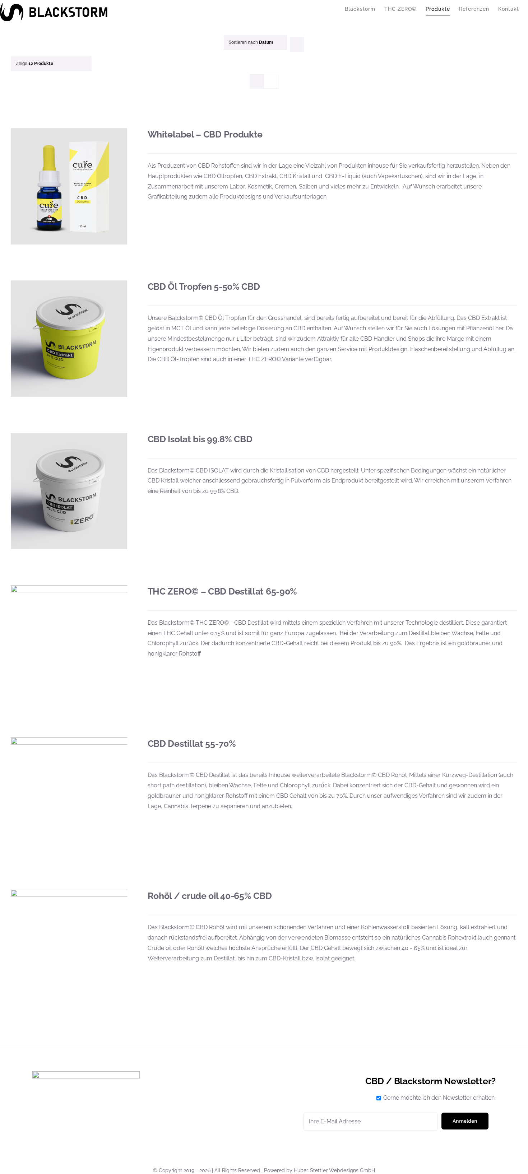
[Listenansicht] (271, 81)
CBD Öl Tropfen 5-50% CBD (204, 286)
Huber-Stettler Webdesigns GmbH (334, 1170)
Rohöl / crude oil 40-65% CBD (210, 895)
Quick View (69, 187)
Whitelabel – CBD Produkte (205, 134)
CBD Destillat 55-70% (192, 743)
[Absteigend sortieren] (297, 44)
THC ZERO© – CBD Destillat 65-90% (222, 591)
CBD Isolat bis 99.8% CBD (200, 439)
